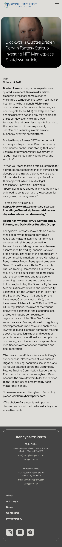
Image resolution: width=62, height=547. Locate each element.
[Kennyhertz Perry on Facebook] (30, 532)
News (9, 507)
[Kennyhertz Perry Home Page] (19, 4)
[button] (57, 4)
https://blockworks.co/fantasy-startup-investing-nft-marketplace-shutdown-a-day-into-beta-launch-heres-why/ (29, 210)
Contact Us (12, 512)
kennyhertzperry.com (31, 396)
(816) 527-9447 (31, 459)
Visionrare (41, 103)
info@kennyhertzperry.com (31, 455)
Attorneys (12, 501)
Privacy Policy (14, 518)
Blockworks (33, 92)
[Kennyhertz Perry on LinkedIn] (20, 532)
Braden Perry (11, 88)
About (9, 495)
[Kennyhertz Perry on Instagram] (9, 532)
